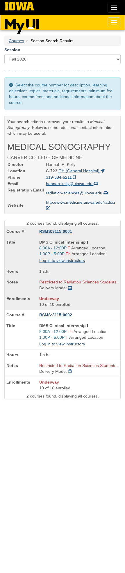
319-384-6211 (59, 177)
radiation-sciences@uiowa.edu (74, 193)
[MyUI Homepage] (21, 24)
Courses (16, 40)
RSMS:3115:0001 (55, 231)
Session (12, 49)
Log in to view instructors (62, 260)
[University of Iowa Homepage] (19, 6)
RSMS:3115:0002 (55, 315)
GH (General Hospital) (79, 170)
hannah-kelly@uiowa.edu (70, 183)
